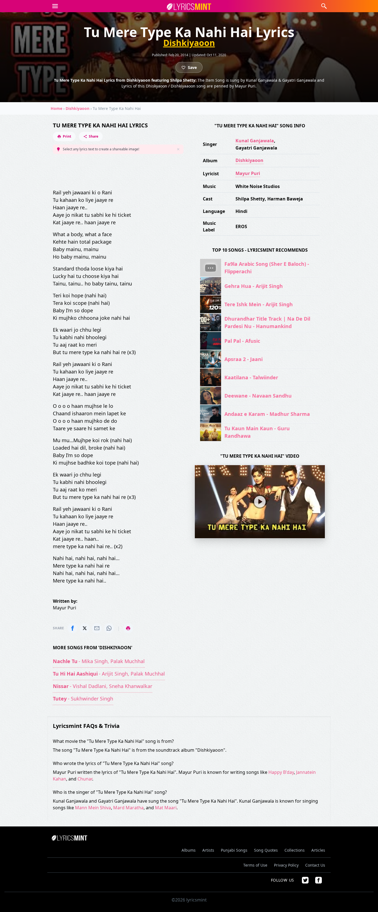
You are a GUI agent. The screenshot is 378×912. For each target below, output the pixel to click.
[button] (55, 6)
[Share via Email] (97, 628)
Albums (189, 850)
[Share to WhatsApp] (109, 628)
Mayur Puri (247, 173)
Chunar (84, 779)
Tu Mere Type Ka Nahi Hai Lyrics (100, 125)
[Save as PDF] (128, 628)
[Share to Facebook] (72, 628)
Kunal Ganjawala (254, 141)
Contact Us (315, 865)
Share (93, 136)
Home (56, 108)
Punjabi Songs (234, 850)
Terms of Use (255, 865)
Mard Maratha (128, 808)
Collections (294, 850)
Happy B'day (281, 772)
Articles (318, 850)
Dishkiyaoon (189, 43)
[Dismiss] (178, 149)
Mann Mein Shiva (93, 808)
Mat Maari (166, 808)
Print (67, 136)
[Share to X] (85, 628)
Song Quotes (266, 850)
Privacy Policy (286, 865)
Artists (208, 850)
